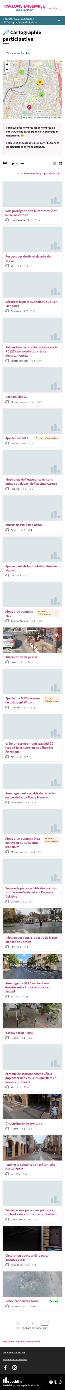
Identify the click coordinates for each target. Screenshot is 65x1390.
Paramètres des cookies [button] (15, 1359)
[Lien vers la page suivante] (45, 1323)
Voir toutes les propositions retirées (21, 1341)
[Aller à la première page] (25, 8)
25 (44, 1327)
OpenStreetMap (43, 117)
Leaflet (29, 117)
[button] (27, 106)
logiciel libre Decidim (31, 1385)
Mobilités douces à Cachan (17, 18)
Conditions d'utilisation (14, 1352)
